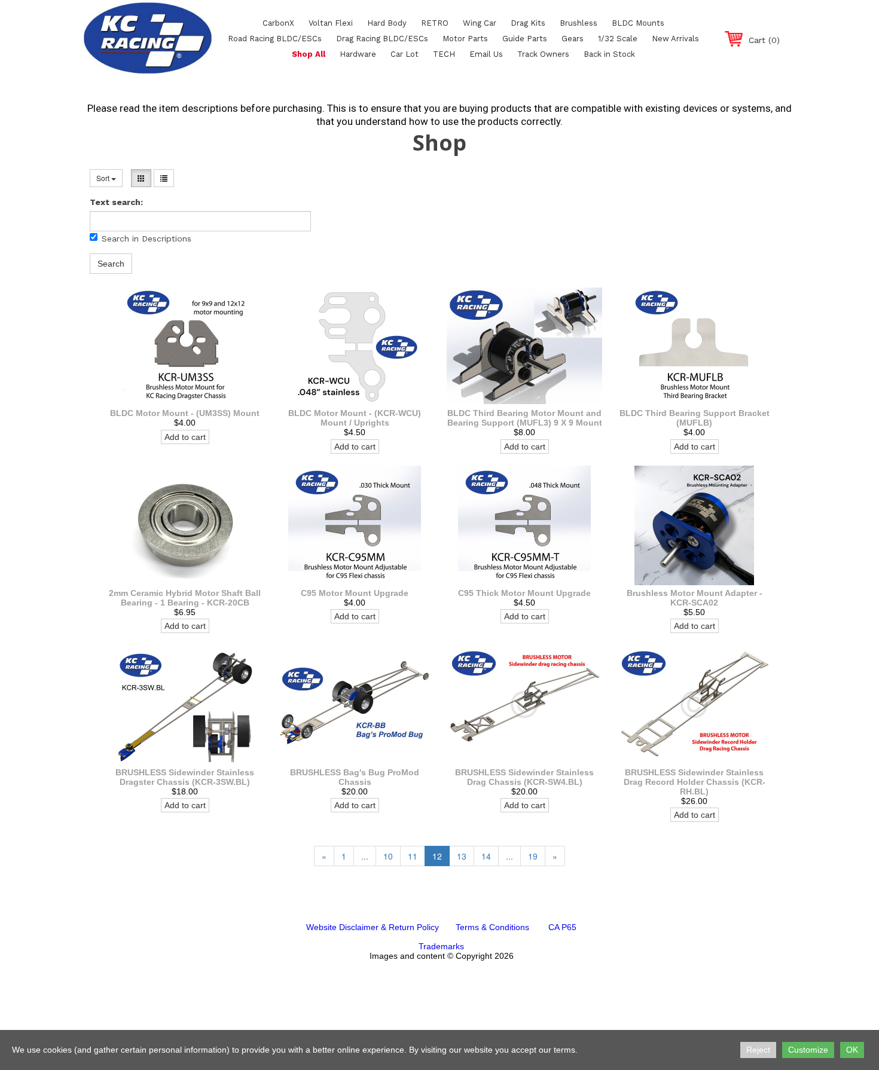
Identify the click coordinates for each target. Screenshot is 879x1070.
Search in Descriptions (146, 238)
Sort (103, 178)
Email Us (486, 54)
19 (533, 856)
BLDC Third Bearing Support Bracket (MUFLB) (694, 417)
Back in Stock (609, 54)
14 (486, 856)
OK (852, 1049)
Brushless (578, 23)
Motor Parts (465, 38)
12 (437, 856)
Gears (572, 38)
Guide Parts (524, 38)
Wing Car (479, 23)
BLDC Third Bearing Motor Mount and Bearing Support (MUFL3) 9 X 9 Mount (524, 417)
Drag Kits (528, 23)
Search (110, 263)
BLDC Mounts (638, 23)
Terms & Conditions (492, 927)
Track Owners (543, 54)
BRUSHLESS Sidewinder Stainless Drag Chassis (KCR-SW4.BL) (524, 777)
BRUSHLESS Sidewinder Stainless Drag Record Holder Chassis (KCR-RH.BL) (694, 782)
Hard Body (387, 23)
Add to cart (185, 437)
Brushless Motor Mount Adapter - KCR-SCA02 (694, 597)
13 (461, 856)
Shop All (308, 54)
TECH (444, 54)
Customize (808, 1049)
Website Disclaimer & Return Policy (372, 927)
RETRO (434, 23)
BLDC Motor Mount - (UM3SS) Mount (185, 413)
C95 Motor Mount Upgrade (354, 593)
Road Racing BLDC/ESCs (275, 38)
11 (412, 856)
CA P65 (562, 927)
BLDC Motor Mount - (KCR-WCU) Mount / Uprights (354, 417)
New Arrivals (675, 38)
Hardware (358, 54)
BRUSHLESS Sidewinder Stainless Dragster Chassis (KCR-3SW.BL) (184, 777)
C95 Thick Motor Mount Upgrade (524, 593)
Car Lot (404, 54)
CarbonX (278, 23)
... (364, 856)
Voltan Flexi (331, 23)
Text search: (116, 202)
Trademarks (441, 946)
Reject (758, 1049)
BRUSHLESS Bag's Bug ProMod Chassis (354, 777)
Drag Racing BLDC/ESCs (382, 38)
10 (388, 856)
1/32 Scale (617, 38)
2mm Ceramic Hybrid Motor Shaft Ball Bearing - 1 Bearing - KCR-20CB (185, 597)
